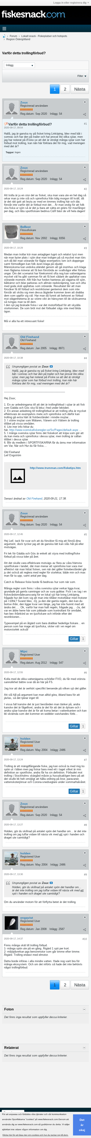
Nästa (79, 89)
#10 (85, 939)
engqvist (26, 917)
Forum (13, 36)
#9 (85, 874)
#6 (85, 672)
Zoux (24, 102)
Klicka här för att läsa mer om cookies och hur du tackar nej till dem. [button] (35, 1135)
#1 (85, 123)
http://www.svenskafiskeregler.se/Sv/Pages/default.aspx (43, 430)
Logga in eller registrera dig (69, 2)
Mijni (23, 651)
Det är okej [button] (82, 1125)
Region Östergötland (18, 39)
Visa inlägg (51, 366)
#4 (85, 358)
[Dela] (84, 114)
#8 (85, 825)
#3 (85, 248)
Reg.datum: (27, 113)
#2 (85, 189)
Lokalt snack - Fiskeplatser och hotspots (44, 36)
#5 (85, 534)
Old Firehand (29, 337)
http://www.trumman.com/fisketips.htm (55, 468)
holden (25, 738)
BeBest (25, 227)
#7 (85, 759)
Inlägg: (54, 113)
